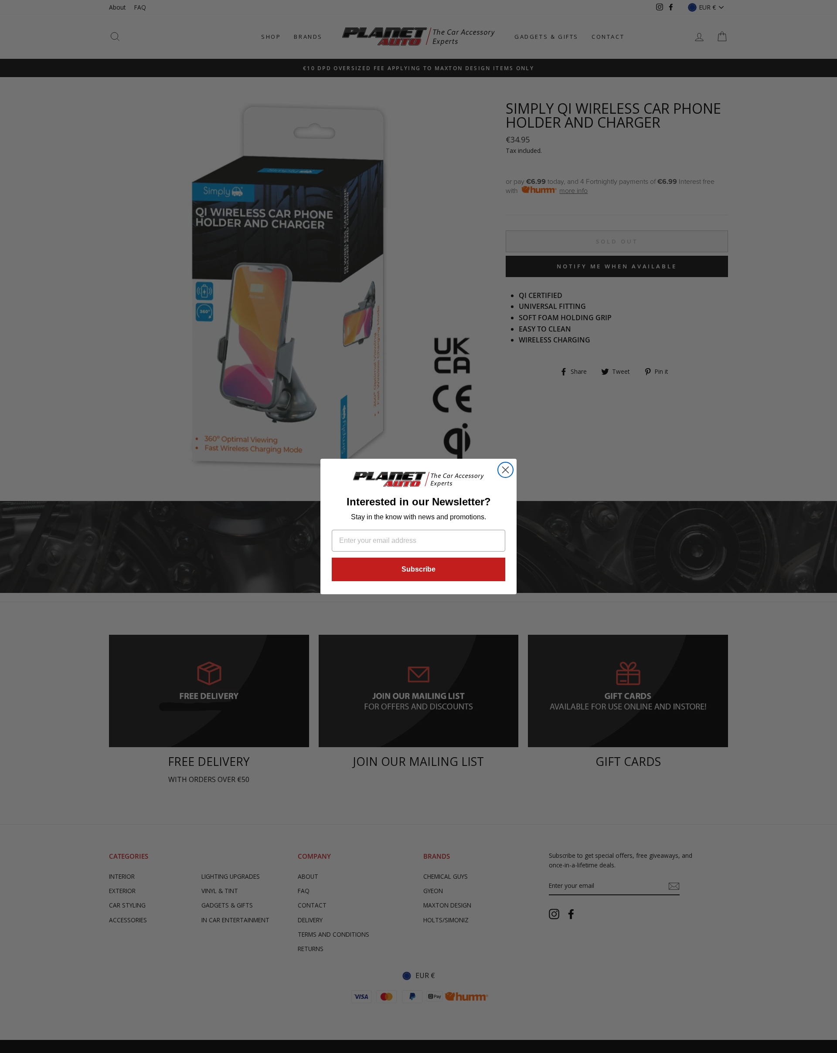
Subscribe (418, 569)
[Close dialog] (505, 469)
